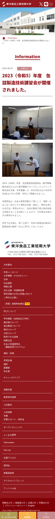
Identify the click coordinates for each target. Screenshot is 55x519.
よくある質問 (10, 435)
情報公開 (8, 286)
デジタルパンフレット (14, 480)
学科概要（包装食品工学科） (17, 318)
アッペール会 (10, 488)
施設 (6, 364)
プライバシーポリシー (15, 505)
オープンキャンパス (13, 427)
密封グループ (10, 329)
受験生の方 (7, 503)
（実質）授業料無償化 (14, 304)
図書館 (7, 368)
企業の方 (32, 503)
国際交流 (8, 340)
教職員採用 (9, 473)
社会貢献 (8, 283)
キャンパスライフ (12, 377)
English (31, 505)
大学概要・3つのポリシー (15, 275)
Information (12, 38)
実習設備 (8, 360)
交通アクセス (10, 458)
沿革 (6, 279)
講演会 (7, 465)
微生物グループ (11, 322)
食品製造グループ (12, 326)
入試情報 (8, 412)
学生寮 (7, 371)
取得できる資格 (11, 337)
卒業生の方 (44, 503)
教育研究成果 (10, 397)
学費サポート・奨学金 (14, 419)
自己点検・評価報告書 (14, 290)
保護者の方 (20, 503)
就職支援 (8, 389)
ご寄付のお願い (11, 297)
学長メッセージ (11, 272)
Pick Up (7, 450)
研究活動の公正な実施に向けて (18, 294)
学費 (6, 416)
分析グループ (10, 333)
